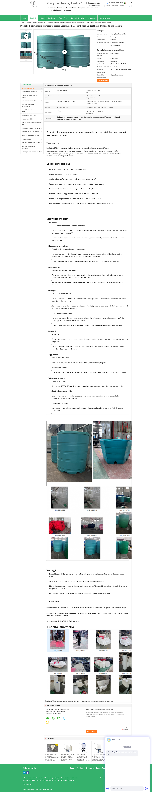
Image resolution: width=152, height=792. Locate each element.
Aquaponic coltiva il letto (29, 115)
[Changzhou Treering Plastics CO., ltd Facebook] (27, 772)
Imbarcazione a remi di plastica (31, 143)
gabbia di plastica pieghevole (30, 132)
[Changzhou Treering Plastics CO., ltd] (32, 4)
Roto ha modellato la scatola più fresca (31, 123)
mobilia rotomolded (85, 701)
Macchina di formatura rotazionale (28, 147)
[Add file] (107, 788)
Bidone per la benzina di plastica (31, 152)
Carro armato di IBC (28, 119)
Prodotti (33, 18)
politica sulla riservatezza (31, 778)
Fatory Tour (63, 18)
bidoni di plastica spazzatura (30, 135)
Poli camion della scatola (29, 92)
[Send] (146, 788)
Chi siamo (51, 18)
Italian (128, 3)
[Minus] (146, 739)
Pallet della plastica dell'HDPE (31, 128)
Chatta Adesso (105, 18)
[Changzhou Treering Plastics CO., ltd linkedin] (24, 772)
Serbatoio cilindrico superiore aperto (30, 111)
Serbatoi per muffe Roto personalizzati (29, 105)
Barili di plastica (26, 139)
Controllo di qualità (77, 18)
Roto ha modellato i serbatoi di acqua (67, 701)
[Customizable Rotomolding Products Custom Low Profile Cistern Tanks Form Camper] (64, 52)
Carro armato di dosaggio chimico (29, 96)
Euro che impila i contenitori (30, 101)
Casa (24, 18)
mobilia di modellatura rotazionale (102, 701)
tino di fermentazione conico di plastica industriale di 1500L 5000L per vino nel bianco (67, 758)
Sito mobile (28, 784)
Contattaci (91, 18)
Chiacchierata (103, 80)
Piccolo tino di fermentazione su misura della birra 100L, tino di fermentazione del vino (83, 758)
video (42, 18)
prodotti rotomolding (39, 22)
